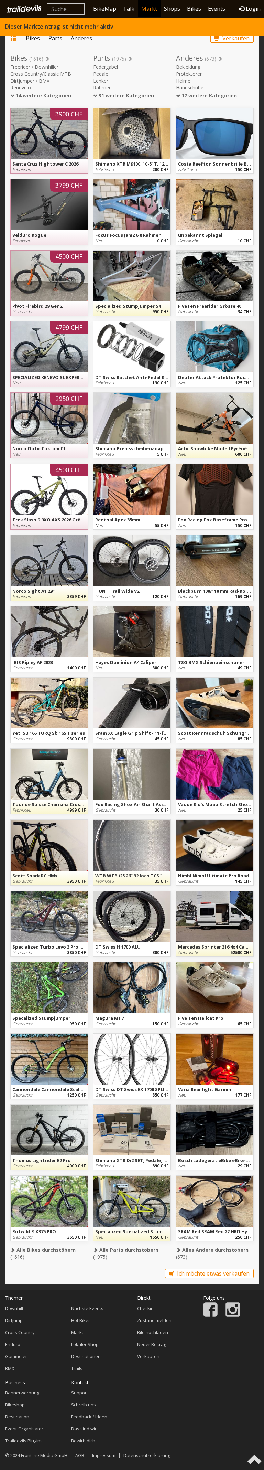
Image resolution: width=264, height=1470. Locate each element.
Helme (183, 80)
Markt (149, 8)
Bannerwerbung (22, 1392)
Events (216, 8)
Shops (172, 8)
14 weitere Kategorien (42, 95)
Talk (128, 8)
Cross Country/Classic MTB (40, 74)
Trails (76, 1368)
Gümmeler (16, 1356)
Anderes (81, 38)
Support (79, 1392)
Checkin (145, 1308)
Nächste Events (87, 1308)
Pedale (100, 74)
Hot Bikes (81, 1320)
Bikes (194, 8)
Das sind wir (84, 1429)
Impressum (104, 1455)
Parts (55, 38)
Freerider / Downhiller (34, 67)
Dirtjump (14, 1320)
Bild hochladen (152, 1332)
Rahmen (102, 87)
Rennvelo (20, 87)
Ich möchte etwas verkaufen (213, 1273)
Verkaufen (235, 38)
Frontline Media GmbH (44, 1455)
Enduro (12, 1344)
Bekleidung (188, 67)
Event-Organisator (24, 1429)
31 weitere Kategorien (125, 95)
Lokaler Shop (85, 1344)
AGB (79, 1455)
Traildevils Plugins (24, 1441)
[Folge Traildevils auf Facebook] (210, 1315)
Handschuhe (190, 87)
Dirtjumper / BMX (30, 80)
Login (253, 8)
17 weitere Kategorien (208, 95)
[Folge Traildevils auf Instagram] (233, 1315)
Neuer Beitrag (151, 1344)
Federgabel (105, 67)
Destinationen (86, 1356)
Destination (17, 1417)
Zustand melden (154, 1320)
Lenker (100, 80)
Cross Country (20, 1332)
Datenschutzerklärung (146, 1455)
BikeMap (104, 8)
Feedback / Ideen (89, 1417)
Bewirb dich (83, 1441)
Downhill (14, 1308)
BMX (9, 1368)
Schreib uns (83, 1405)
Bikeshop (15, 1405)
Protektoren (189, 74)
